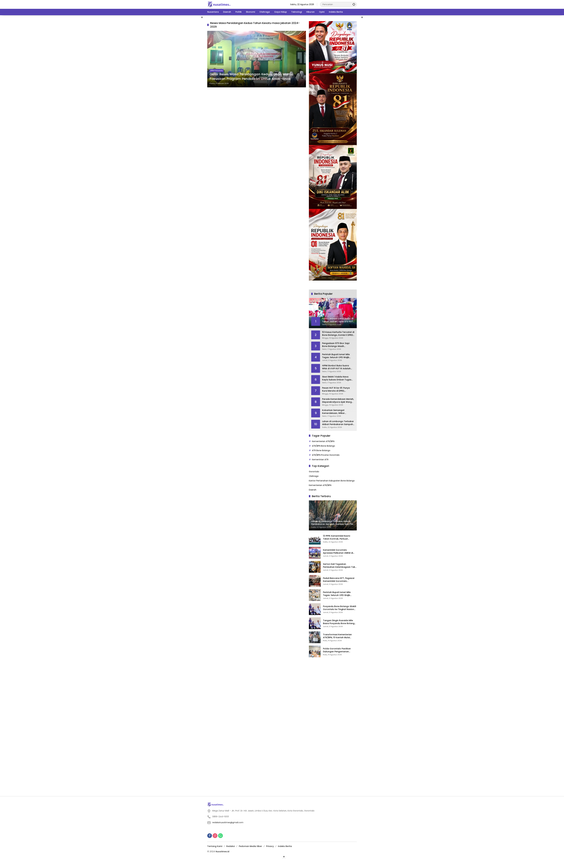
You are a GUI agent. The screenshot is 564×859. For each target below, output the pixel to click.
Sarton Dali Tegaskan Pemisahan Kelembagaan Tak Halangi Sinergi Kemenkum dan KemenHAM (339, 565)
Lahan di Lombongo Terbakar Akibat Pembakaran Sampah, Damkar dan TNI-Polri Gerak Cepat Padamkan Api (338, 423)
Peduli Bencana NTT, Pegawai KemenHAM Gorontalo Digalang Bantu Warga (338, 580)
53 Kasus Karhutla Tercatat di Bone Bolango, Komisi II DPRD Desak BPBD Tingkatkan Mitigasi (338, 333)
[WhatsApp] (220, 835)
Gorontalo (314, 471)
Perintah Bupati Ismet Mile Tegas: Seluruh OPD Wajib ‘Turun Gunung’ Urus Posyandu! (336, 356)
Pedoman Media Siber (250, 846)
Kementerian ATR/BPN (323, 441)
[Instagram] (215, 835)
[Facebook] (209, 835)
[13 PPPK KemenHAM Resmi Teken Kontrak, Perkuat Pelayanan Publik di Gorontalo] (315, 539)
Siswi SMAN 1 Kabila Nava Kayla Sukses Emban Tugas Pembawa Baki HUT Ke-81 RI (337, 378)
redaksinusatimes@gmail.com (227, 822)
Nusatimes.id (222, 851)
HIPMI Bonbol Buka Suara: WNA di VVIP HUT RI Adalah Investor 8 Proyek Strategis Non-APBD (336, 367)
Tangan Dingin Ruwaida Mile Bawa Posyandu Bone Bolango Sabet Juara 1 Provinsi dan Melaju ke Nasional (339, 622)
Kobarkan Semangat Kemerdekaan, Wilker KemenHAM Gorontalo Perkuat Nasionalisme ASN (336, 412)
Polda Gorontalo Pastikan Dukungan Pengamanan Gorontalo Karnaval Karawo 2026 (338, 650)
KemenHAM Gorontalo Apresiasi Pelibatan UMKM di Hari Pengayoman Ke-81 (338, 551)
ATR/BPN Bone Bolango (323, 445)
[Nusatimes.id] (219, 4)
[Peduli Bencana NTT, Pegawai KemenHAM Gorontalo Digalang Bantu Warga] (315, 581)
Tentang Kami (214, 846)
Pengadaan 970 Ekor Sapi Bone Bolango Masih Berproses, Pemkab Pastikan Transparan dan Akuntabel (337, 345)
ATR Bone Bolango (321, 450)
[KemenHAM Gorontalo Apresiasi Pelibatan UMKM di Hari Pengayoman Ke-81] (315, 553)
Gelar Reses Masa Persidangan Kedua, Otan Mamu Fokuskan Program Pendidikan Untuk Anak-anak (251, 76)
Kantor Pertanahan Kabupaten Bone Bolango (332, 480)
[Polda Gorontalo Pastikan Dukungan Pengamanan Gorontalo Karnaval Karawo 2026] (315, 651)
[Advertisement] (192, 59)
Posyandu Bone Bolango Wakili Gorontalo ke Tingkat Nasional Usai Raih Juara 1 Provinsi (339, 608)
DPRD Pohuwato (216, 70)
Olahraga (313, 476)
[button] (354, 4)
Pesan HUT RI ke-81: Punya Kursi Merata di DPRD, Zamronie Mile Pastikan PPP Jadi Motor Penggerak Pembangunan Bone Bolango (338, 389)
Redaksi (230, 846)
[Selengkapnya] (282, 804)
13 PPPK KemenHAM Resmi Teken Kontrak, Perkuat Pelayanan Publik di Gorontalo (339, 537)
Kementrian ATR (320, 459)
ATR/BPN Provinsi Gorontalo (326, 455)
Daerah (312, 489)
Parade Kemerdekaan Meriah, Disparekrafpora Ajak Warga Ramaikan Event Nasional (338, 400)
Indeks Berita (285, 846)
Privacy (270, 846)
